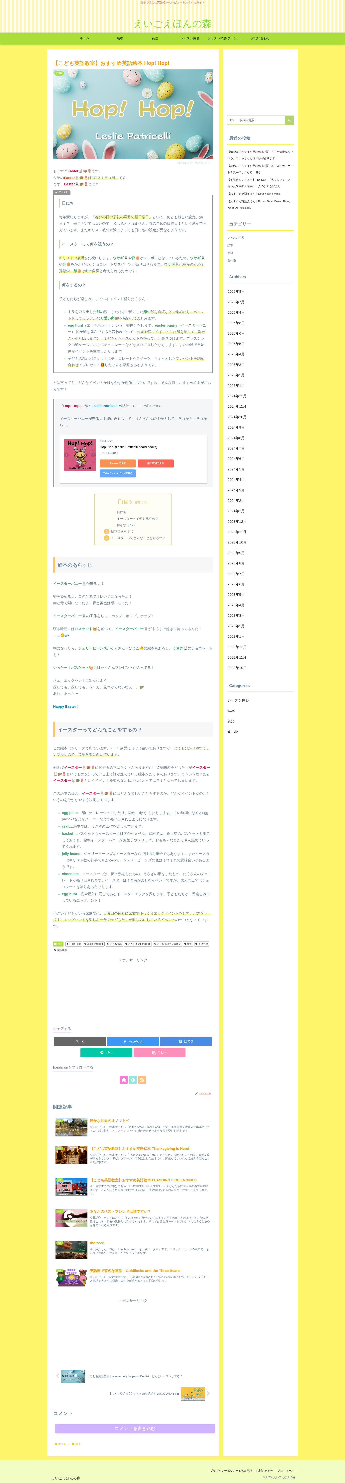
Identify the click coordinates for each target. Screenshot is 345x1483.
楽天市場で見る (155, 463)
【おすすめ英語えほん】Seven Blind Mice (253, 193)
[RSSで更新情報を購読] (142, 1080)
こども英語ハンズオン (169, 944)
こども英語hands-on (139, 944)
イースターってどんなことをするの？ (138, 538)
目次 (128, 502)
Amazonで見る (118, 463)
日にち (121, 512)
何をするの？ (126, 525)
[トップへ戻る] (339, 1477)
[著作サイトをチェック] (124, 1080)
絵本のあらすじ (122, 531)
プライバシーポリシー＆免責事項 (231, 1470)
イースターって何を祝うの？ (137, 518)
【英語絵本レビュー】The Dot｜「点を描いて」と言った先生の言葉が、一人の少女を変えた (259, 183)
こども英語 (116, 944)
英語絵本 (62, 950)
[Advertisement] (133, 991)
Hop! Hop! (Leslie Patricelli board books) (128, 447)
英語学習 (203, 944)
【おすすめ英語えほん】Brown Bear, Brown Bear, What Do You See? (258, 204)
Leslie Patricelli (95, 944)
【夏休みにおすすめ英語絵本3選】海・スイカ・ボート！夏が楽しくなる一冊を (260, 169)
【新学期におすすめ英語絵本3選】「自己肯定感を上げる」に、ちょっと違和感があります (260, 155)
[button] (159, 1052)
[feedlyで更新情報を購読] (133, 1080)
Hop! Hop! (75, 944)
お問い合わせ (264, 1470)
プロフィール (285, 1470)
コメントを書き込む (135, 1428)
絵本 (60, 944)
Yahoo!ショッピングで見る (118, 473)
